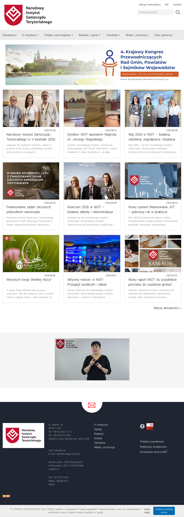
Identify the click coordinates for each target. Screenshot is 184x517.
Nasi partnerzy (163, 35)
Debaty (98, 429)
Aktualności (9, 35)
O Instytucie (29, 35)
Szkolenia (112, 35)
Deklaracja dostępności (153, 446)
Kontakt (177, 4)
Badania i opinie (88, 35)
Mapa (52, 484)
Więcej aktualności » (167, 308)
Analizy (98, 438)
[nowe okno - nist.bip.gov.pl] (149, 427)
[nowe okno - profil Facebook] (142, 426)
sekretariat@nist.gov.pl (68, 454)
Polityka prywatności (152, 441)
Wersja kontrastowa (149, 4)
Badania (99, 433)
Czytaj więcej (147, 511)
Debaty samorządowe (57, 35)
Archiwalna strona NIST (154, 452)
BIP (167, 4)
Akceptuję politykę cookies (164, 511)
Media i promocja (136, 35)
